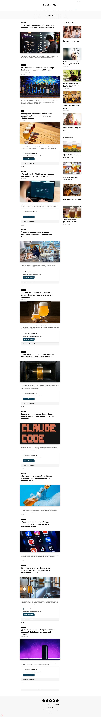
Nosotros (44, 709)
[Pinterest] (54, 700)
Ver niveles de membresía (29, 158)
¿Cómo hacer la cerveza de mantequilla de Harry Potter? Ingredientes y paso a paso (70, 221)
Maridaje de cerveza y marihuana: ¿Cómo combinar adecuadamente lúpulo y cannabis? (71, 85)
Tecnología (23, 22)
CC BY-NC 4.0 (53, 704)
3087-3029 (51, 707)
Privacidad (51, 709)
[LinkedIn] (57, 700)
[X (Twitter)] (47, 700)
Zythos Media (52, 711)
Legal (57, 709)
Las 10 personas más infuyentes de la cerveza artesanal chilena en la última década (71, 63)
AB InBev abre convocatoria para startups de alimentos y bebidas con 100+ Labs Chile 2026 (37, 69)
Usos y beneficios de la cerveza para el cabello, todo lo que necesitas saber (72, 129)
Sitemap (47, 711)
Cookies (54, 709)
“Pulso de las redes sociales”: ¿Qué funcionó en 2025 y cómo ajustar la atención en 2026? (35, 524)
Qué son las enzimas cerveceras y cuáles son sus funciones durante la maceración (72, 199)
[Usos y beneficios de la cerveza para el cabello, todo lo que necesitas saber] (72, 119)
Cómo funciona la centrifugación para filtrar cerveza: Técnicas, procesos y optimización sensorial (36, 570)
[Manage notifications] (1, 715)
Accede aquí (32, 163)
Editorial (48, 709)
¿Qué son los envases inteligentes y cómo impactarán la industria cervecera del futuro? (38, 632)
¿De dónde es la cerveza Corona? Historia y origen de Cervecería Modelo (71, 107)
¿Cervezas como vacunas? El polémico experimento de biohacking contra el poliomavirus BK (36, 478)
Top (51, 713)
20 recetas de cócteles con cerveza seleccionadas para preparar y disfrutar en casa (71, 177)
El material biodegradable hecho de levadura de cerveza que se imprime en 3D (36, 234)
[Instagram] (50, 700)
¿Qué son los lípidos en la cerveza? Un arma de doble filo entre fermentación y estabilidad (37, 295)
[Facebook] (43, 700)
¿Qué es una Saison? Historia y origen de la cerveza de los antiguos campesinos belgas (72, 156)
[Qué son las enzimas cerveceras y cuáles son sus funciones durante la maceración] (72, 190)
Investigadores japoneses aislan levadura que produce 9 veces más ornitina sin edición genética (37, 115)
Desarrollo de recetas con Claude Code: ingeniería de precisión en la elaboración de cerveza (37, 416)
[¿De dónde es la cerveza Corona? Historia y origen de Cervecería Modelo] (72, 97)
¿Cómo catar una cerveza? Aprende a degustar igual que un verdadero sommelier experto (72, 41)
